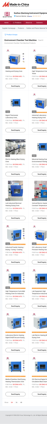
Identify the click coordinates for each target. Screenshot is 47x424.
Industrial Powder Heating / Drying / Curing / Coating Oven (14, 249)
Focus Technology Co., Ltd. (28, 415)
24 (12, 402)
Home (6, 22)
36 (16, 402)
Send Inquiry (15, 86)
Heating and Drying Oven (13, 71)
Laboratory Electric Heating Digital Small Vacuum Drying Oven (14, 337)
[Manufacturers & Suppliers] (16, 4)
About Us (29, 22)
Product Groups (11, 34)
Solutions (39, 22)
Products (18, 22)
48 (21, 402)
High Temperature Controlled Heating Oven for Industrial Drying (15, 293)
